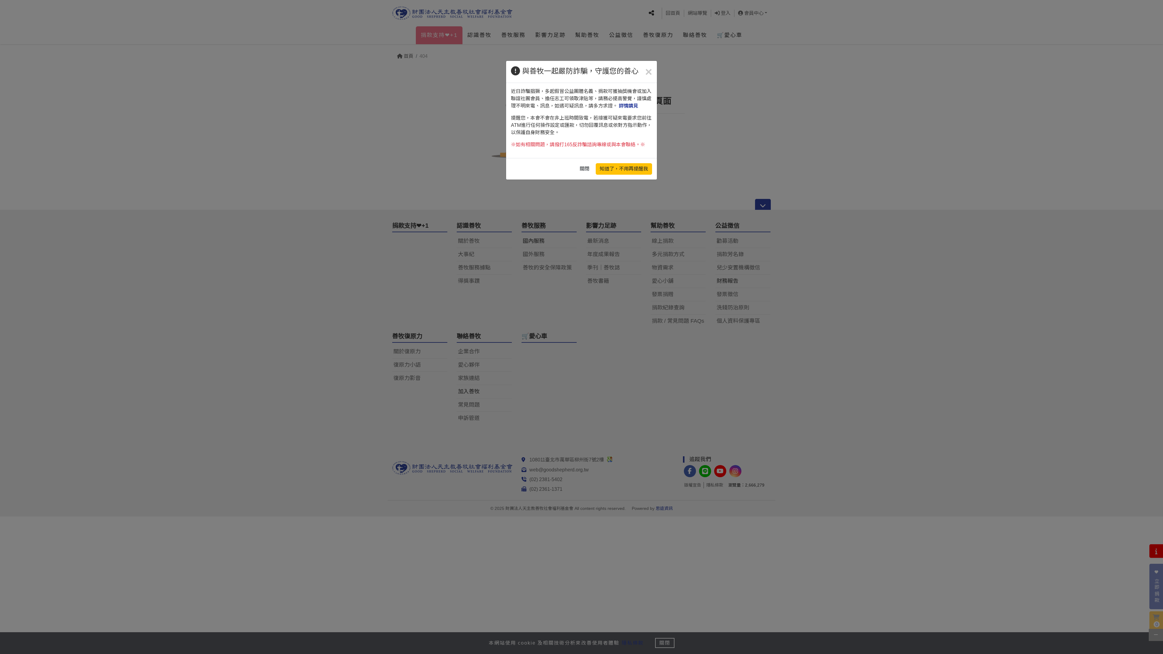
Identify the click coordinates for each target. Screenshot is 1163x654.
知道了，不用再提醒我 (624, 168)
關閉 (584, 168)
